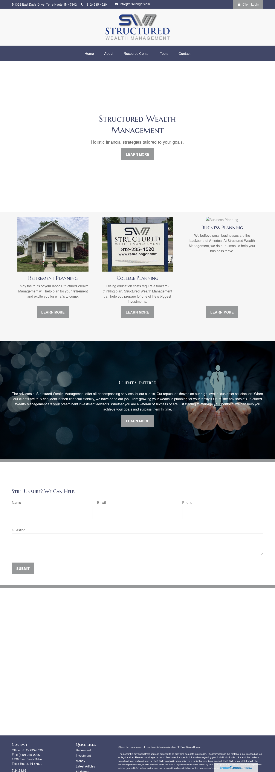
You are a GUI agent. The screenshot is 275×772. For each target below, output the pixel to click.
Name (16, 502)
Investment (83, 755)
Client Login (251, 4)
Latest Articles (85, 766)
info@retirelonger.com (135, 4)
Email (101, 502)
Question (19, 529)
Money (80, 761)
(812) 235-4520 (96, 4)
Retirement (83, 750)
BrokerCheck (193, 747)
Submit (23, 568)
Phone (187, 502)
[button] (89, 53)
